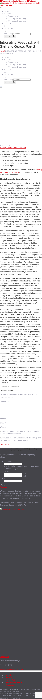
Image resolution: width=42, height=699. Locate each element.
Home (6, 11)
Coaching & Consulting (17, 19)
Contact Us (8, 28)
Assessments (13, 16)
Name (3, 419)
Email (3, 423)
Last (24, 476)
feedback (15, 386)
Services (7, 14)
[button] (5, 30)
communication (6, 386)
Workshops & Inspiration (17, 21)
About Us (7, 23)
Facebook (8, 461)
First (24, 473)
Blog (5, 26)
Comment (4, 401)
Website (3, 427)
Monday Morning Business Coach (13, 148)
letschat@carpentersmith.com (11, 669)
